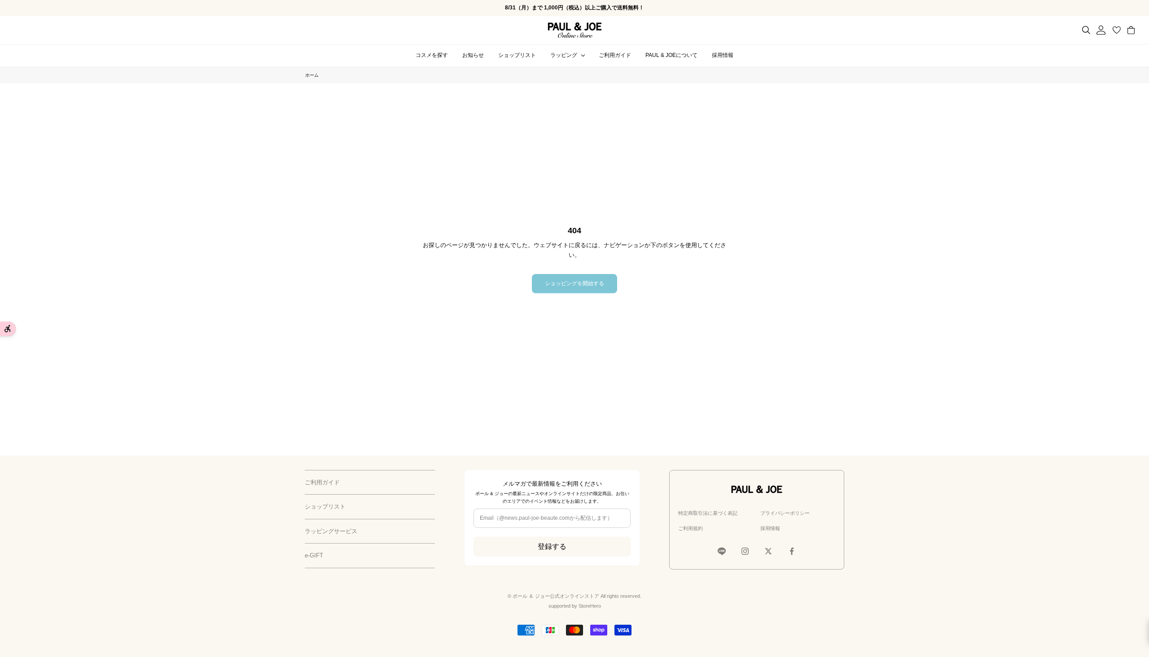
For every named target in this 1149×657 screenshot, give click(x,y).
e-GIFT (314, 555)
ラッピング (563, 55)
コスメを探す (432, 55)
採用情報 (722, 55)
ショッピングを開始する (574, 283)
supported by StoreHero (574, 606)
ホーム (312, 75)
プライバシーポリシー (785, 513)
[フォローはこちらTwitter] (768, 551)
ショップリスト (517, 55)
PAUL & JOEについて (671, 55)
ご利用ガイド (615, 55)
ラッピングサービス (331, 531)
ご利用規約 (690, 528)
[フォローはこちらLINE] (721, 551)
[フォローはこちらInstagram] (745, 551)
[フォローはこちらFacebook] (791, 551)
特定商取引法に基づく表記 (707, 513)
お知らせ (473, 55)
